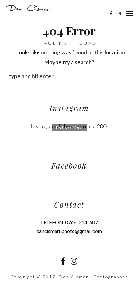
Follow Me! (69, 127)
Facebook (69, 165)
